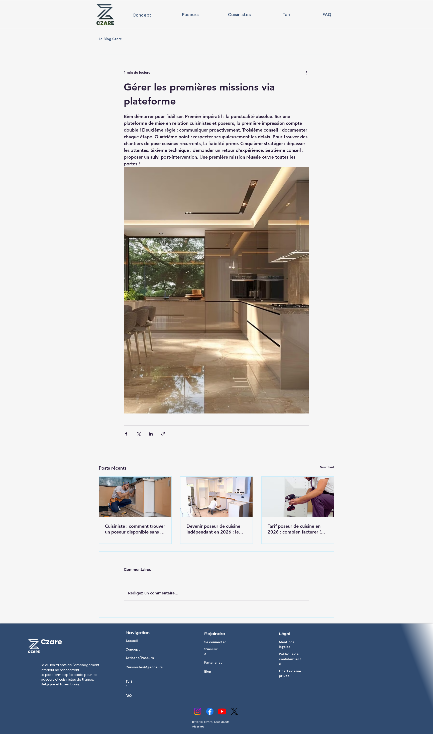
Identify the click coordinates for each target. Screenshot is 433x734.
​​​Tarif (287, 15)
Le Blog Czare (110, 39)
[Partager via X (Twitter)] (138, 433)
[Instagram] (197, 711)
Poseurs (190, 15)
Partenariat (213, 662)
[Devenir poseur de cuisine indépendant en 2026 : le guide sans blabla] (216, 497)
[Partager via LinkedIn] (150, 433)
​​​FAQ (326, 15)
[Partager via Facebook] (126, 433)
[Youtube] (222, 711)
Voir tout (327, 467)
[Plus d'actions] (306, 72)
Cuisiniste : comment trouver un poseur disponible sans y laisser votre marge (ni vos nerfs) (135, 529)
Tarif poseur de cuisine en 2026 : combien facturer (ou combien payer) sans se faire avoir (297, 529)
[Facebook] (210, 711)
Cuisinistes (239, 15)
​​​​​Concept (142, 15)
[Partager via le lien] (163, 433)
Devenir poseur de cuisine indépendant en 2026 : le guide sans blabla (213, 529)
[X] (234, 711)
